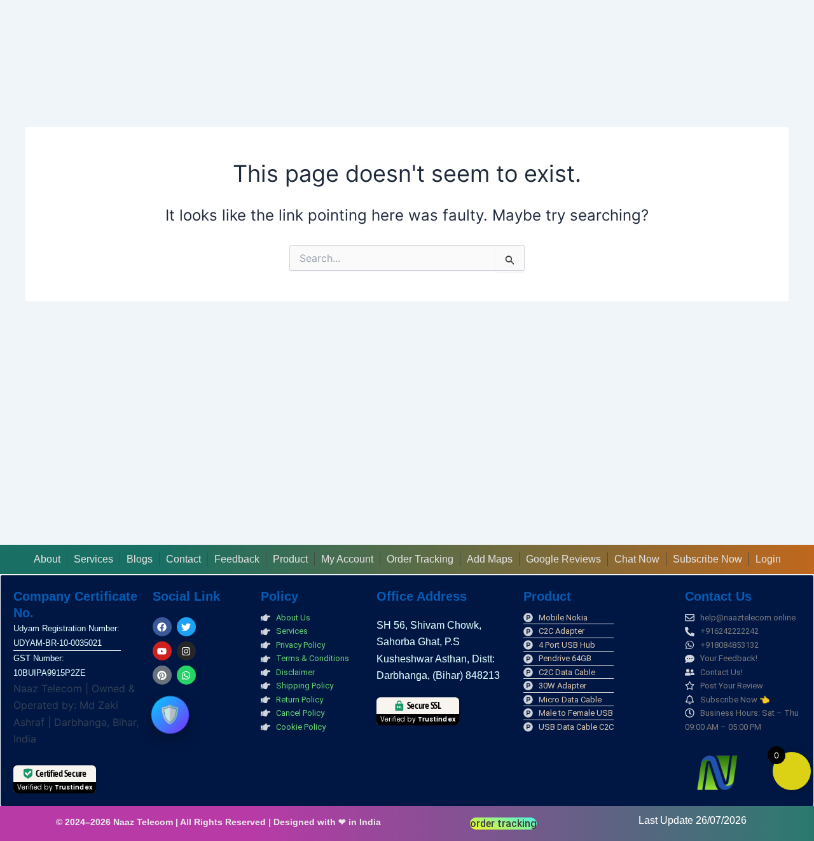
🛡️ (170, 714)
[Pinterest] (162, 675)
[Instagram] (186, 650)
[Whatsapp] (186, 675)
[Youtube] (162, 650)
